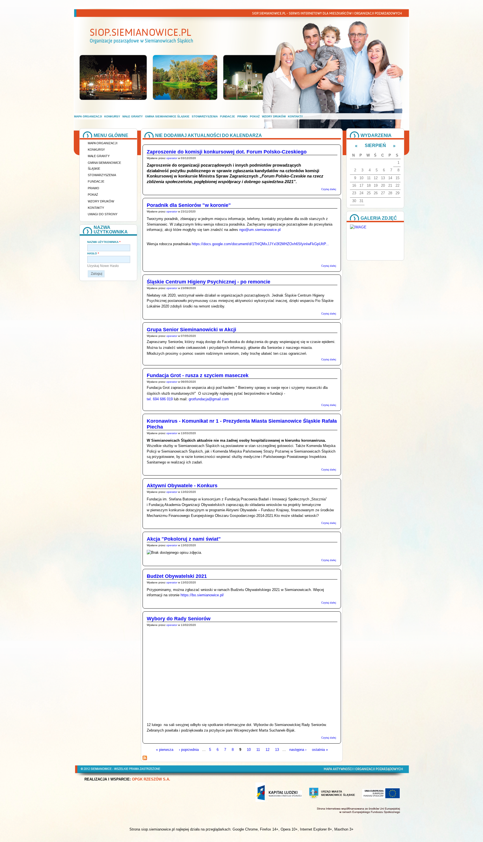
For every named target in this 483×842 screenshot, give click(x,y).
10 (249, 750)
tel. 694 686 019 (160, 399)
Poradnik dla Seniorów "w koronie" (189, 205)
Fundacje (227, 116)
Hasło (93, 253)
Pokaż (255, 116)
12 (267, 750)
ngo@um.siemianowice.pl (260, 230)
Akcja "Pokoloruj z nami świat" (184, 539)
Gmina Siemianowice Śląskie (167, 116)
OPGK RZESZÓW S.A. (151, 779)
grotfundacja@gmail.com (209, 399)
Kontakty (295, 116)
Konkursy (112, 116)
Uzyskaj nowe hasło (103, 266)
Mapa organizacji (88, 116)
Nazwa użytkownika (103, 241)
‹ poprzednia (189, 750)
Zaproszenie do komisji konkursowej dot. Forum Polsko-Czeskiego (227, 152)
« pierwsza (164, 750)
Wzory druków (274, 116)
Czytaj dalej (328, 189)
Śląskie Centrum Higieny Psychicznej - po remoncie (208, 282)
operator (171, 158)
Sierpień (375, 145)
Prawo (242, 116)
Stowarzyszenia (205, 116)
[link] (209, 399)
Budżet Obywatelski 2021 (177, 576)
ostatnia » (320, 750)
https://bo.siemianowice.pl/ (202, 595)
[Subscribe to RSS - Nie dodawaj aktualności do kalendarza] (145, 759)
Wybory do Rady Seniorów (178, 618)
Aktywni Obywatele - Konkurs (182, 485)
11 (258, 750)
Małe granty (132, 116)
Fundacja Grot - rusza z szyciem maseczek (197, 375)
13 (277, 750)
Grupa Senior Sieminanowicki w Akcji (191, 329)
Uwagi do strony (102, 214)
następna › (297, 750)
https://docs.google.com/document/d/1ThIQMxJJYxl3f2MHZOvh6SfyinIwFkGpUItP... (260, 244)
